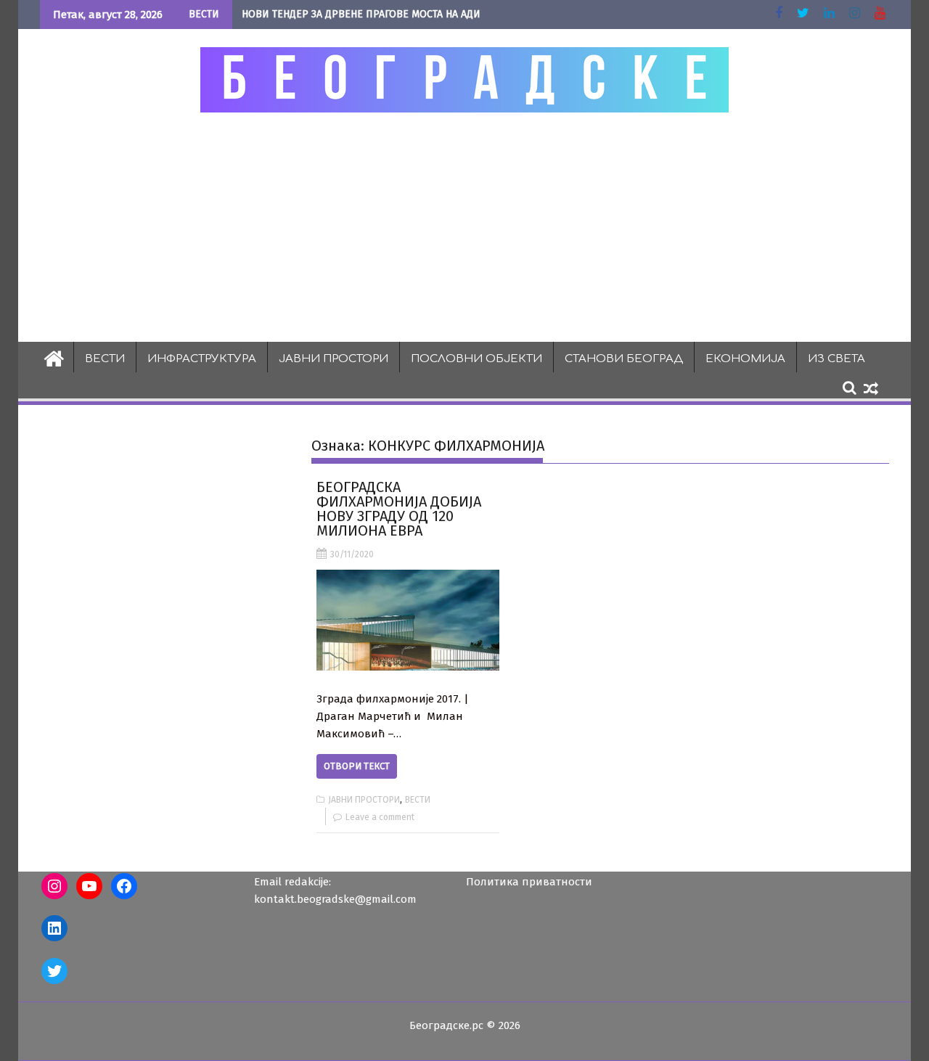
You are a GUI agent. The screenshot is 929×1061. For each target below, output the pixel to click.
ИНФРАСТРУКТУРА (201, 359)
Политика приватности (529, 881)
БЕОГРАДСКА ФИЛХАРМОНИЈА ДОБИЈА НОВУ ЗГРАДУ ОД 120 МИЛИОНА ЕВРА (398, 508)
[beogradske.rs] (54, 357)
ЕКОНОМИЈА (745, 359)
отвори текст (357, 766)
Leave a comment (379, 817)
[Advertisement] (464, 226)
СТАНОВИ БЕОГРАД (624, 359)
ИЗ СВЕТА (836, 359)
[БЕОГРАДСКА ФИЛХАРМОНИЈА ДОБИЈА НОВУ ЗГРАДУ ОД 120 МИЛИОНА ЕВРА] (407, 620)
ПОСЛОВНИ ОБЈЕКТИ (476, 359)
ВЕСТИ (105, 359)
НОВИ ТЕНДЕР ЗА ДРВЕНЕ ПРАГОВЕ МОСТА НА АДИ (361, 14)
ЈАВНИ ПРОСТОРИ (333, 359)
